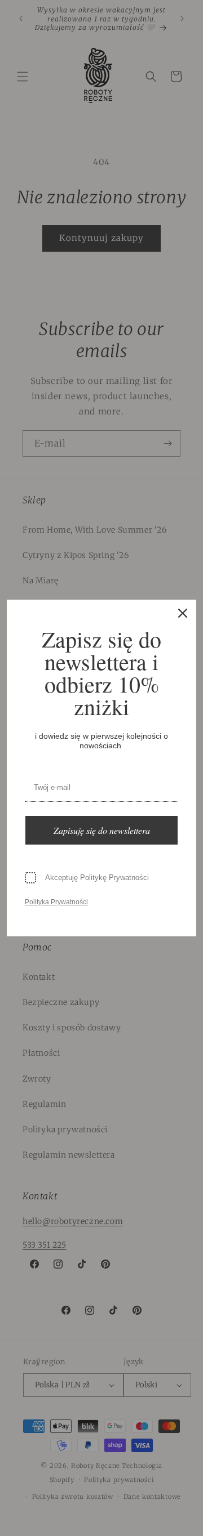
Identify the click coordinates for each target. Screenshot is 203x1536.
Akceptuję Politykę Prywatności (97, 877)
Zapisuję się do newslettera (102, 830)
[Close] (182, 613)
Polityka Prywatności (56, 902)
